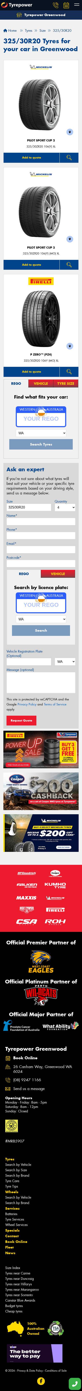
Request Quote (21, 720)
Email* (11, 543)
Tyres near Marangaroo (22, 1289)
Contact (12, 1236)
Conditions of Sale (56, 1370)
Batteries (11, 1214)
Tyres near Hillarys (18, 1284)
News (10, 1253)
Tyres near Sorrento (19, 1295)
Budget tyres (14, 1306)
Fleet (9, 1247)
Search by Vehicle (18, 1164)
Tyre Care (12, 1181)
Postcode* (14, 557)
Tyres (9, 1159)
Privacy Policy (27, 704)
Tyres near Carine (17, 1273)
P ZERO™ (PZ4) (41, 354)
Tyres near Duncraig (19, 1279)
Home (12, 30)
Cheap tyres (13, 1311)
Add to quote (31, 157)
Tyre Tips (11, 1186)
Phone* (12, 529)
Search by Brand (17, 1175)
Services (12, 1208)
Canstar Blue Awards (20, 1300)
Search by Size (16, 1170)
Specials (12, 1230)
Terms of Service (55, 704)
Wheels (11, 1192)
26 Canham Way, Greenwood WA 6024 (42, 1069)
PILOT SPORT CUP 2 (41, 140)
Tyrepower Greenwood (44, 15)
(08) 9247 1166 (27, 1080)
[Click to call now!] (56, 5)
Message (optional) (20, 670)
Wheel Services (16, 1225)
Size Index (12, 1268)
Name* (12, 515)
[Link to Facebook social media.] (41, 1381)
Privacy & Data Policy (30, 1370)
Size (10, 501)
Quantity (61, 501)
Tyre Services (14, 1219)
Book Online (16, 1241)
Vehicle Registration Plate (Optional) (24, 653)
